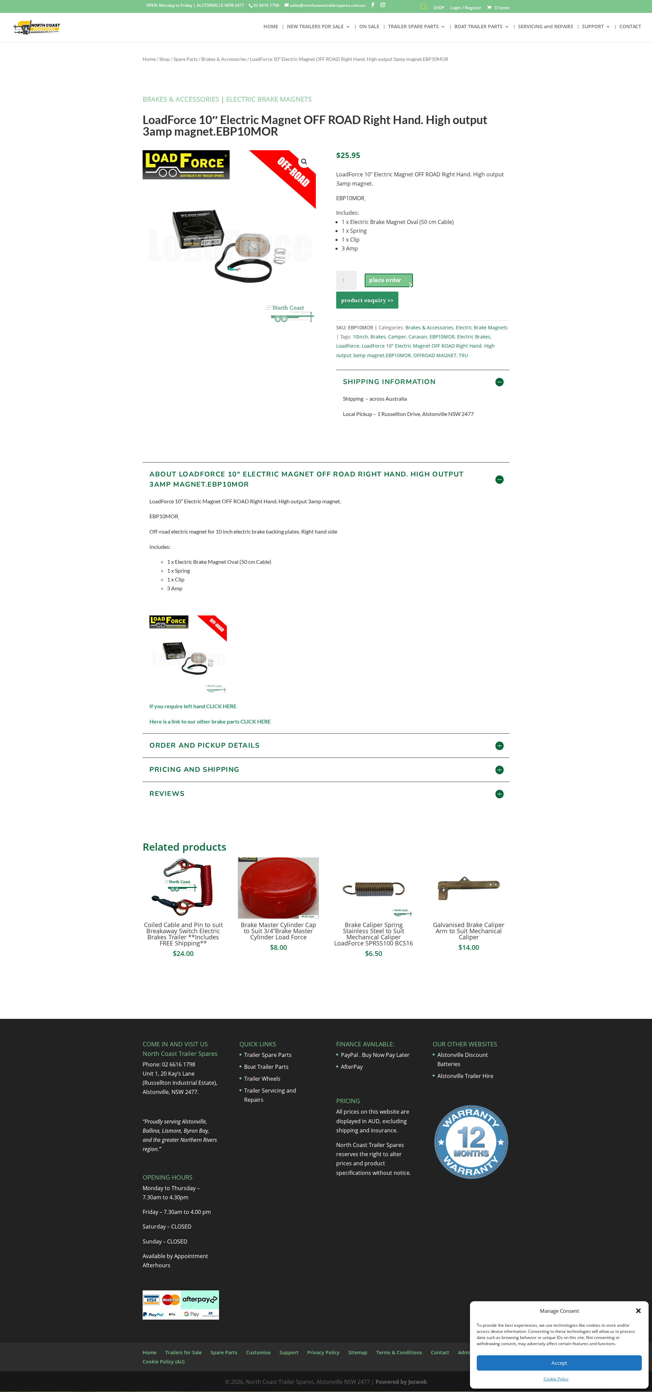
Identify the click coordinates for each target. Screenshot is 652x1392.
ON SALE (369, 27)
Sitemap (357, 1352)
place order (385, 280)
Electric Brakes (473, 336)
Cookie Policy (556, 1379)
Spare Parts (186, 59)
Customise (258, 1352)
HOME (271, 27)
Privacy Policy (323, 1352)
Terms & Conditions (399, 1352)
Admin (465, 1352)
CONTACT (630, 27)
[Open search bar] (423, 8)
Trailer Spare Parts (268, 1055)
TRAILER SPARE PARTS (413, 27)
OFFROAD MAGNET (434, 355)
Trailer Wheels (262, 1078)
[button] (638, 1310)
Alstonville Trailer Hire (465, 1076)
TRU (463, 355)
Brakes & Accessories (223, 59)
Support (288, 1352)
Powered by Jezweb (401, 1382)
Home (149, 59)
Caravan (418, 336)
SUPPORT (593, 27)
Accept (559, 1362)
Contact (440, 1352)
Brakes (378, 336)
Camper (397, 336)
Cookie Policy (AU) (163, 1361)
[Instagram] (382, 4)
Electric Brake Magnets (269, 99)
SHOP (438, 8)
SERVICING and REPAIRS (545, 27)
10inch (360, 336)
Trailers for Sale (183, 1352)
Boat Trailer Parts (266, 1067)
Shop (164, 59)
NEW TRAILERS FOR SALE (315, 27)
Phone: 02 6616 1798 (169, 1064)
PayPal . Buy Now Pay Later (376, 1055)
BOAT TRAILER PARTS (478, 27)
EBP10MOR (442, 336)
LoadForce (347, 346)
